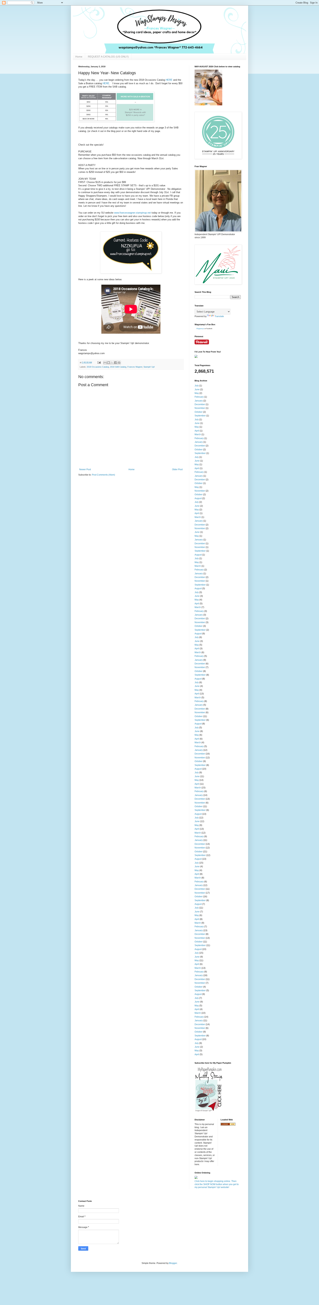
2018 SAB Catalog (118, 367)
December (200, 404)
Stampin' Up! (149, 367)
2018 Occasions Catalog (98, 367)
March (198, 434)
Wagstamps (200, 328)
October (199, 412)
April (197, 430)
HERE (169, 79)
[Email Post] (99, 362)
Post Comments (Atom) (103, 475)
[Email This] (105, 362)
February (199, 397)
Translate (219, 316)
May (197, 393)
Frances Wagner (134, 367)
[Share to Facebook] (115, 362)
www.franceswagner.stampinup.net (132, 212)
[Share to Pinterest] (119, 362)
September (200, 415)
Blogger (173, 1263)
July (197, 385)
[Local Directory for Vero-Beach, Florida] (228, 1125)
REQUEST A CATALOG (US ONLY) (108, 56)
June (197, 389)
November (200, 408)
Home (78, 56)
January (199, 400)
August (198, 498)
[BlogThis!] (108, 362)
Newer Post (85, 469)
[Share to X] (112, 362)
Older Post (177, 469)
